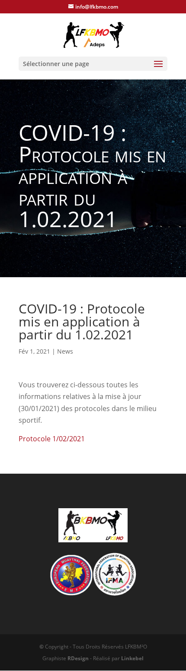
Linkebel (132, 658)
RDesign (78, 658)
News (65, 351)
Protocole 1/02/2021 (52, 438)
